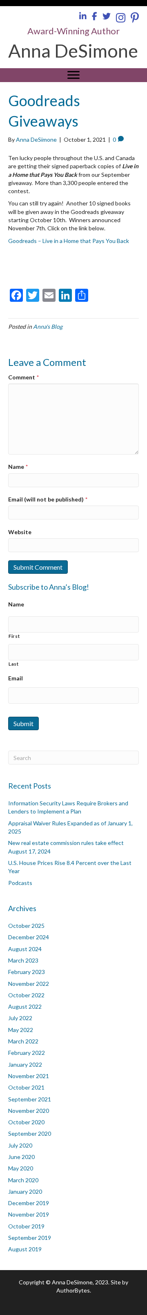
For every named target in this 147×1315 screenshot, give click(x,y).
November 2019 (28, 1214)
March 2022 (23, 1041)
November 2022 (28, 983)
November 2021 (28, 1075)
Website (19, 531)
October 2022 (26, 995)
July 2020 (20, 1145)
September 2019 (29, 1237)
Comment (23, 377)
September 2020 (29, 1133)
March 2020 (23, 1180)
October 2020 (26, 1122)
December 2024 (28, 937)
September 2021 (29, 1099)
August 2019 (25, 1249)
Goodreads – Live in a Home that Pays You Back (68, 240)
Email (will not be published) (47, 499)
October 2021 (26, 1087)
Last (14, 663)
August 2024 (25, 948)
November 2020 (28, 1110)
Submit (23, 723)
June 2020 (21, 1156)
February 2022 (26, 1052)
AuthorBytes (73, 1290)
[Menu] (73, 75)
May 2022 (20, 1029)
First (14, 636)
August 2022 (25, 1006)
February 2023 (26, 971)
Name (18, 466)
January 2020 (25, 1191)
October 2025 (26, 925)
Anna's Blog (47, 326)
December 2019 (28, 1202)
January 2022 (25, 1064)
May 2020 (20, 1168)
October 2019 (26, 1226)
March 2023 (23, 960)
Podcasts (20, 882)
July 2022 (20, 1017)
